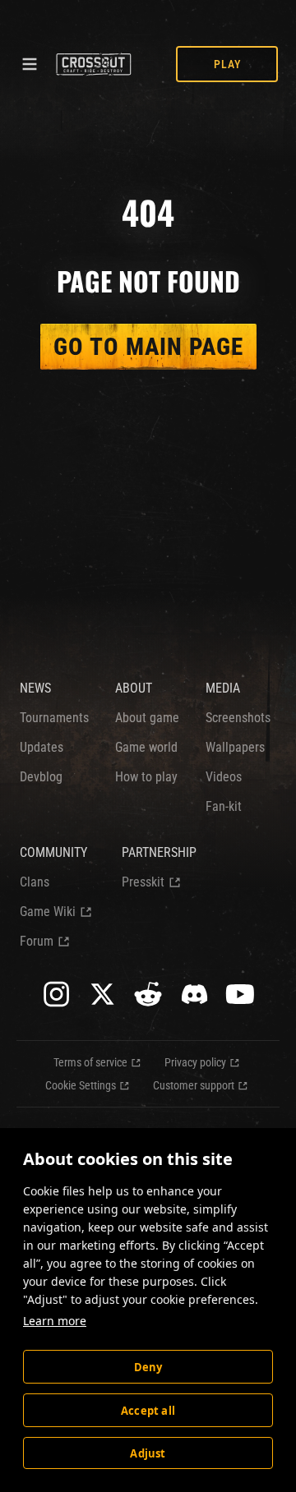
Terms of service (90, 1062)
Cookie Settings (80, 1085)
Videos (224, 777)
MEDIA (223, 688)
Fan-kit (224, 806)
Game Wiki (48, 911)
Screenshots (238, 717)
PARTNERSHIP (159, 852)
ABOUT (133, 688)
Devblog (41, 777)
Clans (34, 882)
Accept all (148, 1410)
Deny (148, 1367)
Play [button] (227, 64)
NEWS (35, 688)
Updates (41, 747)
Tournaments (54, 717)
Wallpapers (235, 747)
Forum (36, 941)
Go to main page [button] (148, 347)
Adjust (147, 1453)
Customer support (193, 1085)
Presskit (143, 882)
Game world (146, 747)
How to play (146, 777)
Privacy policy (195, 1062)
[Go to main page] (93, 64)
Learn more (54, 1321)
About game (147, 717)
